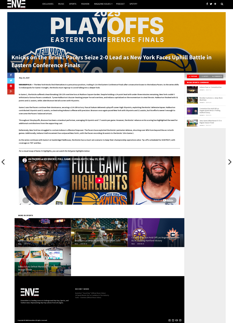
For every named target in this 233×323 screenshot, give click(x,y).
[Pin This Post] (11, 86)
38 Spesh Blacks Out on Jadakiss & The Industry (92, 295)
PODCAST (120, 4)
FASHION (85, 4)
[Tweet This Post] (11, 81)
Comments (218, 76)
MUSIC (61, 4)
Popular (194, 76)
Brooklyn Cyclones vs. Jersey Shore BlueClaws (211, 99)
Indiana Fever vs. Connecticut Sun (211, 87)
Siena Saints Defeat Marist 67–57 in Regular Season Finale (211, 122)
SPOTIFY (133, 4)
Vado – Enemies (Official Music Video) (88, 297)
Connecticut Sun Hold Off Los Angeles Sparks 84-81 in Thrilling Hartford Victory (210, 110)
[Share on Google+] (11, 91)
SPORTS (72, 4)
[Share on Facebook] (11, 75)
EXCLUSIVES (47, 4)
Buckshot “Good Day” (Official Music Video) (90, 293)
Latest (205, 76)
